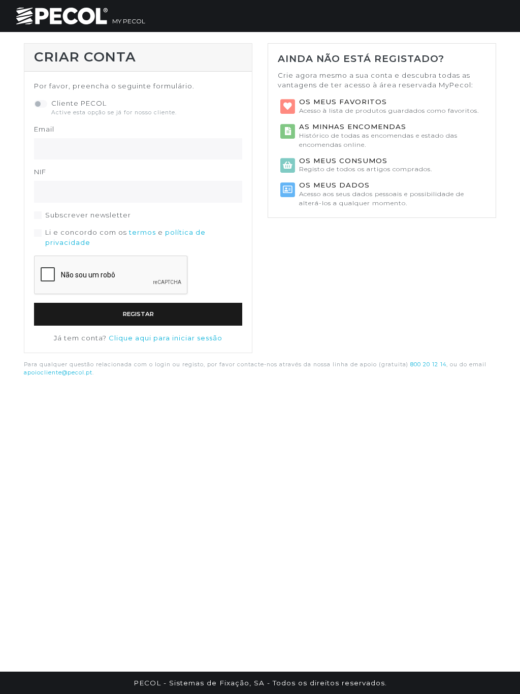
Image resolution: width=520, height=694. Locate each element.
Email (44, 129)
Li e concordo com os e (125, 237)
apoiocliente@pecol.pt (58, 372)
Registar (138, 314)
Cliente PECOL (79, 103)
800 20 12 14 (428, 364)
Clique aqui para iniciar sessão (165, 338)
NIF (40, 172)
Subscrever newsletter (88, 215)
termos (142, 232)
